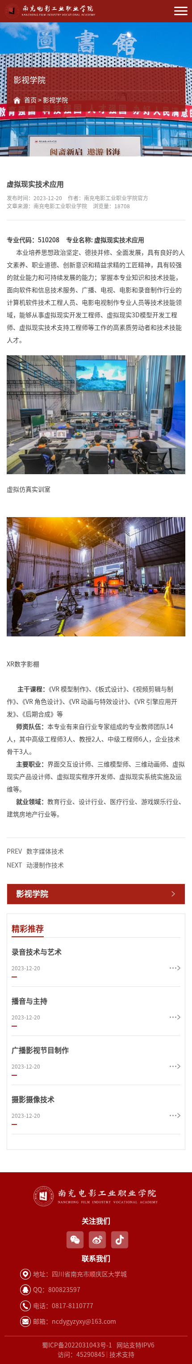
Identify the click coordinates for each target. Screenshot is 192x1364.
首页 (30, 100)
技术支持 (121, 1354)
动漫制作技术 (35, 865)
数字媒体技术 (35, 851)
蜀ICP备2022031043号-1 (77, 1345)
